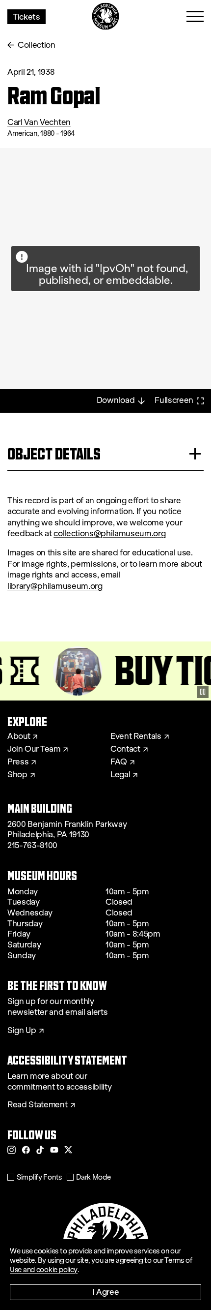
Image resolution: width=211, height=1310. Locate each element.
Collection (36, 45)
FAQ (118, 762)
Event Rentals (135, 736)
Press (17, 762)
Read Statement (37, 1105)
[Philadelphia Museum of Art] (105, 16)
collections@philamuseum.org (109, 533)
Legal (120, 775)
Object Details (54, 454)
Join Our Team (33, 749)
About (18, 736)
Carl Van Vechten (39, 122)
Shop (17, 775)
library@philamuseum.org (55, 586)
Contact (125, 749)
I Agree (105, 1291)
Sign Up (21, 1031)
